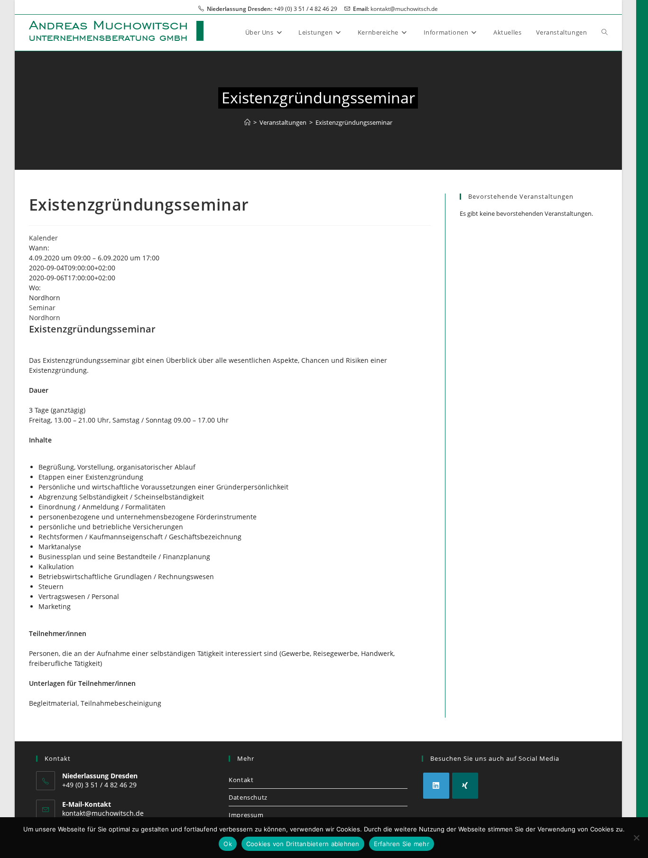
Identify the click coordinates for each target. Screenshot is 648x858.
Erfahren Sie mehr (401, 844)
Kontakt (241, 779)
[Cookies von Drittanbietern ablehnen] (636, 837)
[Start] (247, 122)
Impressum (246, 815)
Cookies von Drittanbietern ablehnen (303, 844)
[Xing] (465, 786)
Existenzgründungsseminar (353, 122)
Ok (227, 844)
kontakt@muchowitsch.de (404, 9)
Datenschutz (248, 797)
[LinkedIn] (436, 786)
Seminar (42, 307)
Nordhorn (44, 317)
